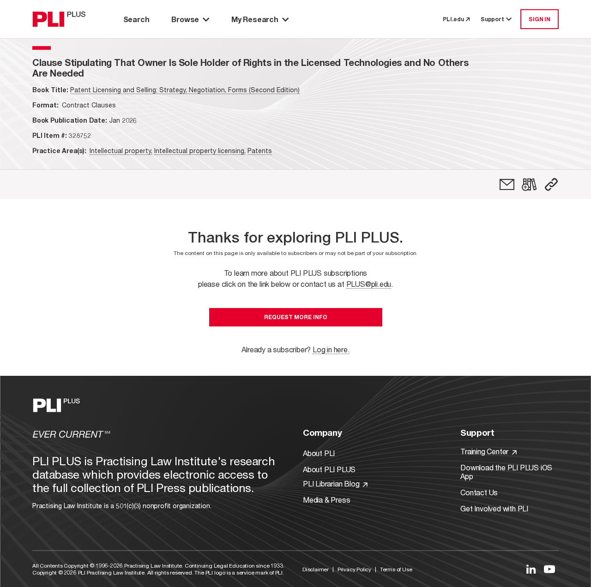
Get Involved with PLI (494, 508)
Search (136, 19)
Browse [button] (185, 19)
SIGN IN (539, 19)
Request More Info (295, 317)
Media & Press (326, 499)
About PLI (319, 453)
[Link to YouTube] (549, 569)
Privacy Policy (354, 569)
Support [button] (492, 19)
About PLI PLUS (329, 469)
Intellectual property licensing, (200, 150)
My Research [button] (254, 19)
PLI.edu (453, 19)
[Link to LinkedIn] (531, 569)
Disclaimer (315, 569)
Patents (259, 150)
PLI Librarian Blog (332, 483)
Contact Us (479, 492)
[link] (507, 184)
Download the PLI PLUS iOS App (506, 471)
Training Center (485, 451)
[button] (551, 184)
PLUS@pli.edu (369, 283)
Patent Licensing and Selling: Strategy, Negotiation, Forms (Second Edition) (185, 90)
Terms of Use (396, 569)
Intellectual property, (121, 150)
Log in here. (331, 349)
